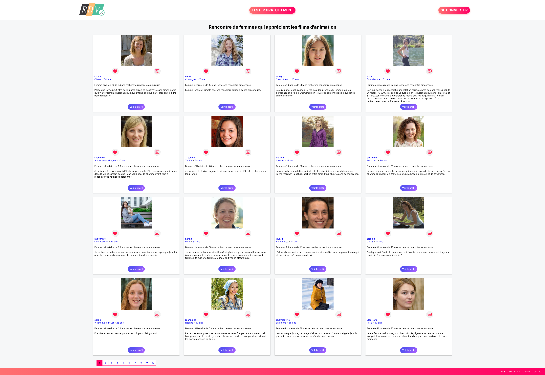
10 (153, 362)
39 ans (383, 160)
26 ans (295, 79)
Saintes (280, 160)
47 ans (201, 79)
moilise (280, 157)
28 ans (198, 160)
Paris (187, 241)
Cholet (97, 79)
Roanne (189, 322)
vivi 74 (279, 238)
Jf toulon (190, 157)
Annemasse (282, 241)
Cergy (370, 241)
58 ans (196, 241)
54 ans (107, 79)
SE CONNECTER (454, 10)
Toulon (188, 160)
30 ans (121, 160)
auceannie (100, 238)
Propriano (372, 160)
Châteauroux (101, 241)
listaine (98, 76)
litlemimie (99, 157)
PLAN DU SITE (522, 371)
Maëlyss (280, 76)
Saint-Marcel (374, 79)
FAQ (502, 371)
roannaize (190, 319)
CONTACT (537, 371)
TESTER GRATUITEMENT (272, 10)
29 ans (114, 241)
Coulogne (190, 79)
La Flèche (281, 322)
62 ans (386, 79)
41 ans (294, 241)
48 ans (379, 241)
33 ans (378, 322)
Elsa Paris (372, 319)
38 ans (290, 160)
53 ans (199, 322)
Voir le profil (136, 106)
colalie (97, 319)
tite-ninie (372, 157)
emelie (188, 76)
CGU (509, 371)
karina (188, 238)
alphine (371, 238)
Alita (369, 76)
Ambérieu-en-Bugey (105, 160)
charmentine (283, 319)
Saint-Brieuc (282, 79)
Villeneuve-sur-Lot (104, 322)
